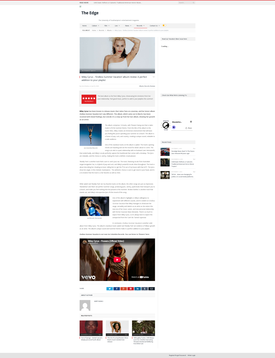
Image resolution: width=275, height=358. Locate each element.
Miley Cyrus (84, 111)
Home (84, 26)
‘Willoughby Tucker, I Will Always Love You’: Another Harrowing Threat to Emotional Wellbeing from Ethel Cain (144, 341)
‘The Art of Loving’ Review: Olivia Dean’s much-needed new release (117, 340)
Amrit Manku (98, 301)
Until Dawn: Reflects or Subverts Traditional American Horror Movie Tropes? (118, 3)
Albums (141, 86)
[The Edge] (89, 12)
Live (116, 26)
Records (139, 26)
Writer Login (191, 355)
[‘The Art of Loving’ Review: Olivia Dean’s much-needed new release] (117, 328)
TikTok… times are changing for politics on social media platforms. (183, 175)
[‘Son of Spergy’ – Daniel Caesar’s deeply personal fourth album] (91, 328)
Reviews (152, 86)
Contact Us (154, 26)
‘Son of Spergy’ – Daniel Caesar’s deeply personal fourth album (91, 339)
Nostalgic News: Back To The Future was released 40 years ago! (183, 152)
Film (105, 26)
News (127, 26)
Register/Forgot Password (177, 355)
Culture (94, 26)
